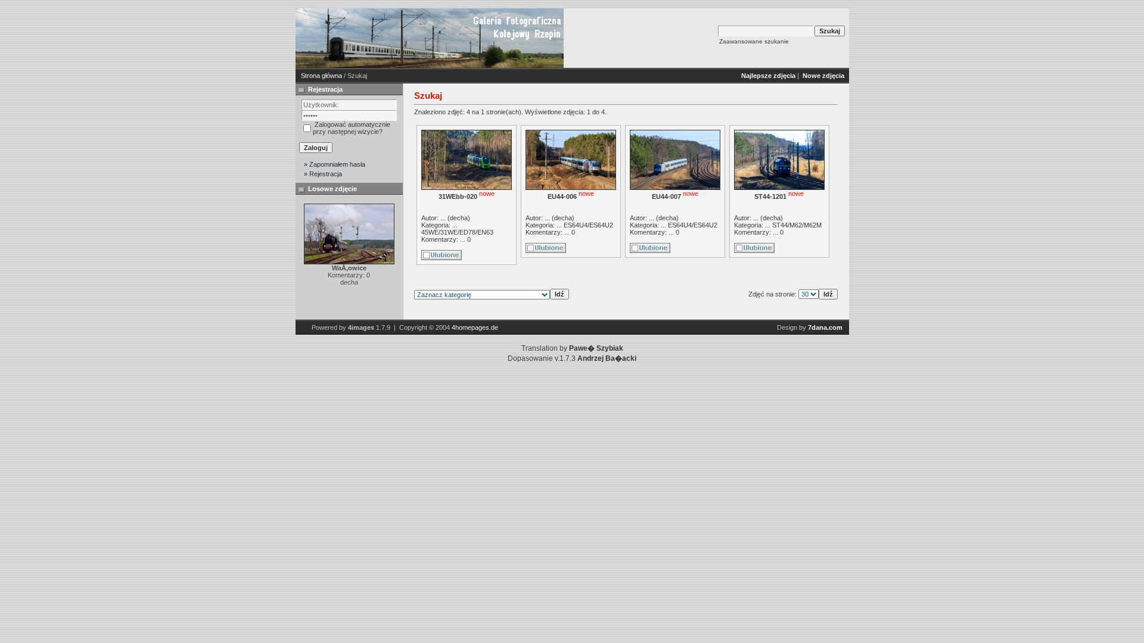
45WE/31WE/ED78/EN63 (457, 232)
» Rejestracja (323, 173)
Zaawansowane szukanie (754, 41)
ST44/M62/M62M (797, 225)
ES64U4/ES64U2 (588, 225)
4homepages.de (475, 327)
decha (459, 217)
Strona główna (321, 75)
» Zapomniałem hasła (334, 164)
